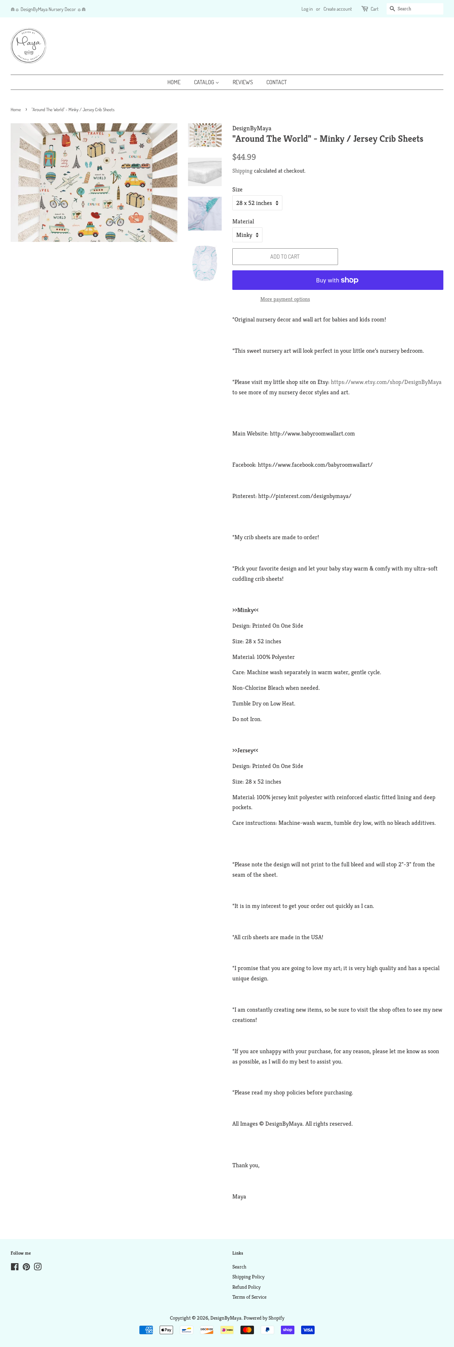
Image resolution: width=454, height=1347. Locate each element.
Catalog (204, 82)
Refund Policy (246, 1287)
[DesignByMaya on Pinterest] (26, 1268)
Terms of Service (249, 1297)
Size (237, 189)
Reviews (243, 82)
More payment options (285, 299)
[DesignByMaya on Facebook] (15, 1268)
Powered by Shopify (264, 1318)
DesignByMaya (226, 1318)
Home (174, 82)
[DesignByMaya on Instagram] (37, 1268)
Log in (307, 9)
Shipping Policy (248, 1276)
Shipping (242, 170)
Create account (337, 9)
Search (239, 1267)
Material (243, 221)
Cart (374, 9)
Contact (276, 82)
